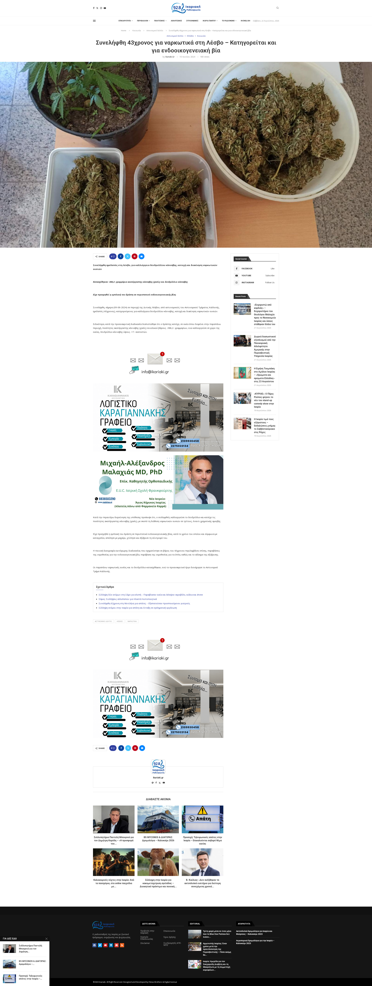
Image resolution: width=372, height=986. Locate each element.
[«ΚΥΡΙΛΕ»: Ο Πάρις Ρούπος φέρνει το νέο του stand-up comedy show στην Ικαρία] (242, 398)
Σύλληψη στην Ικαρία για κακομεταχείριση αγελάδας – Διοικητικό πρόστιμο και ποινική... (158, 883)
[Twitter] (97, 8)
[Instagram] (101, 8)
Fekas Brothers (155, 982)
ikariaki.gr (170, 56)
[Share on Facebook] (121, 256)
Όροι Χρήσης (169, 937)
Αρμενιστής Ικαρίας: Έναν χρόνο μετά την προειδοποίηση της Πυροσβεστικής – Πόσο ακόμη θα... (217, 949)
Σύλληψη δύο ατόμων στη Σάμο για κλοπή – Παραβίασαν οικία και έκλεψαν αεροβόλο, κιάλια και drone (151, 594)
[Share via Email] (141, 256)
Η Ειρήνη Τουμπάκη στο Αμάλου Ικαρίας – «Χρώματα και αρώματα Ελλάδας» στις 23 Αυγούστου (264, 375)
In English (245, 21)
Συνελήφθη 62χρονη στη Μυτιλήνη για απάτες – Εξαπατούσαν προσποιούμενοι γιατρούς (144, 603)
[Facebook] (94, 8)
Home (123, 30)
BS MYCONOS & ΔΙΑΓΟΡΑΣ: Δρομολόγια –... (32, 962)
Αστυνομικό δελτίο (154, 30)
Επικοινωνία (169, 931)
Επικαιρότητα (125, 21)
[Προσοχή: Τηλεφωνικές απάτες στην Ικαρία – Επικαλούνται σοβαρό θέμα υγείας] (202, 819)
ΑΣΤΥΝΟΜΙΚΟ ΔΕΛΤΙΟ (103, 621)
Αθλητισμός (176, 21)
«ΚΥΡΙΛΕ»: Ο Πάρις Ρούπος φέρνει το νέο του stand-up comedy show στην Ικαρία (264, 400)
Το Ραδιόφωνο (228, 21)
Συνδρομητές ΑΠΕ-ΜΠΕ (172, 944)
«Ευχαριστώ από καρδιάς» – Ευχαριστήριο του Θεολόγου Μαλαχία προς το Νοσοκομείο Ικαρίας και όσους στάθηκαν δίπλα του (265, 314)
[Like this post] (114, 256)
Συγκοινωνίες (192, 21)
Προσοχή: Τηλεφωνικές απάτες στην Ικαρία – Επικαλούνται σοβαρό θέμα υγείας (202, 840)
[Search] (277, 8)
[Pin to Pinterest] (134, 256)
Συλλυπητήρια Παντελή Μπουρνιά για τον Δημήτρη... (30, 948)
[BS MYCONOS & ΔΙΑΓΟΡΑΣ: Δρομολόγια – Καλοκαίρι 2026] (158, 819)
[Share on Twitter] (127, 256)
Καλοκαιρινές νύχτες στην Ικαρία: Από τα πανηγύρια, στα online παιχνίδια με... (113, 883)
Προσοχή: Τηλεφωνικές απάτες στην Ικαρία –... (30, 977)
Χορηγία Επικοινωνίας (146, 938)
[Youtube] (105, 8)
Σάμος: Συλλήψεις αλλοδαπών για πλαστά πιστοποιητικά (128, 599)
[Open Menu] (94, 20)
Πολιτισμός (159, 21)
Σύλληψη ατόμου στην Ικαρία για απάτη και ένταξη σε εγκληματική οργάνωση (138, 607)
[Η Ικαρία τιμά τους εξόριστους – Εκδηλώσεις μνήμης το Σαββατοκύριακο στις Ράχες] (242, 423)
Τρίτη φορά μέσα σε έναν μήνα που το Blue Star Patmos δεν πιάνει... (217, 934)
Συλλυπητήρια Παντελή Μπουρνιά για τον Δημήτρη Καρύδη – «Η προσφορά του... (114, 840)
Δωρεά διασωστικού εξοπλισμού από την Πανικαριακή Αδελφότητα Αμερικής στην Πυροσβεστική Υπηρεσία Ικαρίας (265, 346)
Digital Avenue (170, 982)
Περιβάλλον (142, 21)
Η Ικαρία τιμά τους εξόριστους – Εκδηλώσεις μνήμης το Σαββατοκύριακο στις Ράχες (264, 426)
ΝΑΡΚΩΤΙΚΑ (132, 621)
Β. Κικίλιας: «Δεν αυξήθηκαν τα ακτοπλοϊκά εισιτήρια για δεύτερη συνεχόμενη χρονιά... (202, 883)
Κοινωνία (137, 30)
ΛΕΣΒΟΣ (120, 621)
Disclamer (145, 943)
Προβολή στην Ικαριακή (147, 932)
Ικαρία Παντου (209, 21)
